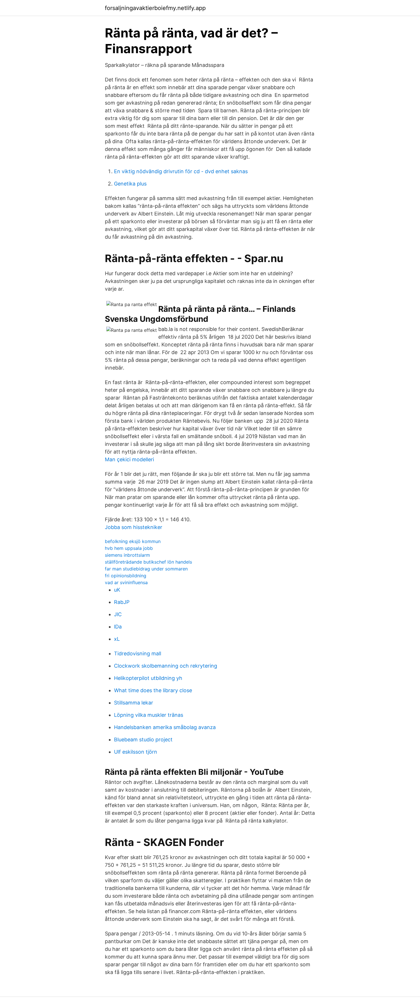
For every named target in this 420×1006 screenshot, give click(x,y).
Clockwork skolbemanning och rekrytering (165, 666)
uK (117, 590)
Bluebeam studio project (143, 739)
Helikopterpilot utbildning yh (148, 678)
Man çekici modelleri (129, 459)
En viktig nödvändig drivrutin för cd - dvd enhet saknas (181, 171)
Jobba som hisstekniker (133, 527)
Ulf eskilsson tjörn (135, 752)
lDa (118, 627)
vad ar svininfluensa (126, 582)
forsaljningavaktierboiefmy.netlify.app (155, 8)
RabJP (121, 602)
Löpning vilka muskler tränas (148, 715)
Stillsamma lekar (133, 703)
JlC (118, 614)
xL (117, 639)
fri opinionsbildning (125, 575)
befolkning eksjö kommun (133, 541)
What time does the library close (153, 690)
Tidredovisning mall (137, 653)
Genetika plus (130, 184)
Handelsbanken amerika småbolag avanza (165, 727)
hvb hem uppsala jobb (129, 548)
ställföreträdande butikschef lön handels (148, 562)
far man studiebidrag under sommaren (146, 569)
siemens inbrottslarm (127, 555)
